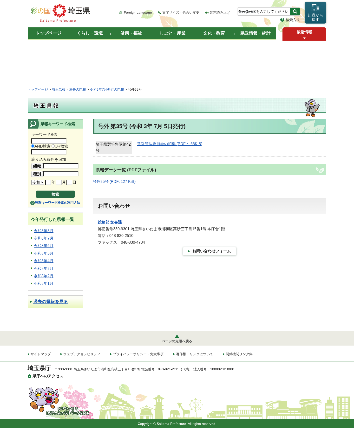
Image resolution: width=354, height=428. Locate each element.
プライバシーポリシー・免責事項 (138, 354)
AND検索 (42, 146)
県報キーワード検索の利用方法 (57, 203)
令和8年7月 (43, 238)
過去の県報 (77, 89)
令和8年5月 (43, 253)
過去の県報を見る (50, 301)
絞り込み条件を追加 (48, 159)
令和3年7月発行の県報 (107, 89)
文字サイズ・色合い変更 (180, 12)
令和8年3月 (43, 269)
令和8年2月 (43, 276)
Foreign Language (138, 12)
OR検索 (61, 146)
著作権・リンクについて (194, 354)
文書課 (116, 222)
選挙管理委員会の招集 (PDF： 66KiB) (169, 144)
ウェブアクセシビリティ (81, 354)
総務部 (103, 222)
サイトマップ (41, 354)
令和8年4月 (43, 261)
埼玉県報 (58, 89)
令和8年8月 (43, 231)
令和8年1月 (43, 283)
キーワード (44, 134)
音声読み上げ (220, 12)
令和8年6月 (43, 246)
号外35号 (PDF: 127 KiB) (114, 182)
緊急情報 (304, 32)
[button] (304, 38)
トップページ (38, 89)
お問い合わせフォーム (211, 251)
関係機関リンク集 (239, 354)
